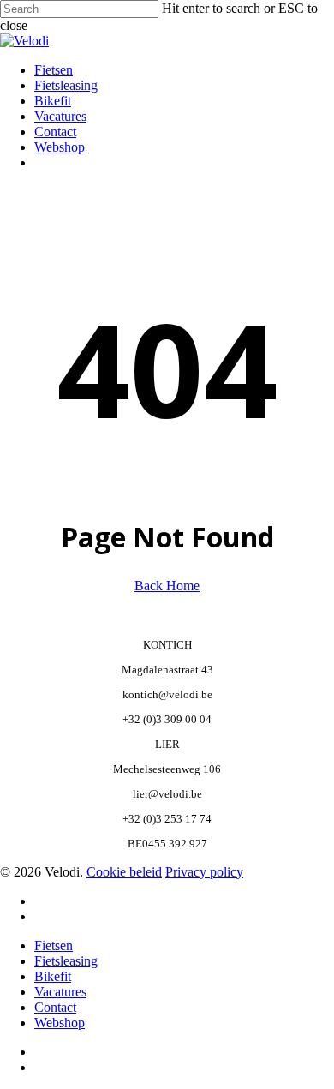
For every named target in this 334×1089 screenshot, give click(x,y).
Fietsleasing (66, 961)
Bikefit (52, 976)
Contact (55, 1007)
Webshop (59, 1022)
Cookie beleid (124, 872)
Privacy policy (204, 872)
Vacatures (60, 991)
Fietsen (53, 945)
